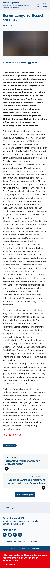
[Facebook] (10, 535)
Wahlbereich (9, 445)
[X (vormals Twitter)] (5, 535)
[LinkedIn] (20, 535)
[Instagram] (15, 535)
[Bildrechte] (45, 53)
